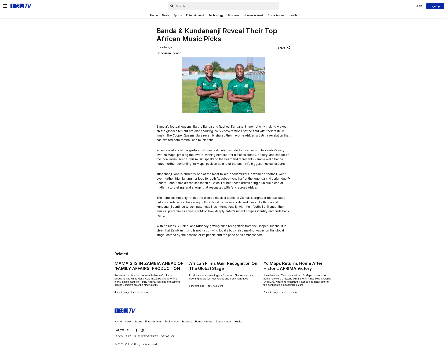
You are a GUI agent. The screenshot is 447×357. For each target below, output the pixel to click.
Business (233, 15)
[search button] (171, 6)
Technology (216, 15)
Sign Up (435, 6)
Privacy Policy (123, 335)
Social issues (276, 15)
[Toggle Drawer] (5, 6)
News (165, 15)
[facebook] (136, 330)
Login (418, 6)
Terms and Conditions (146, 335)
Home (154, 15)
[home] (20, 6)
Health (293, 15)
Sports (178, 15)
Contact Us (167, 335)
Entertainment (195, 15)
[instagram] (142, 330)
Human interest (253, 15)
